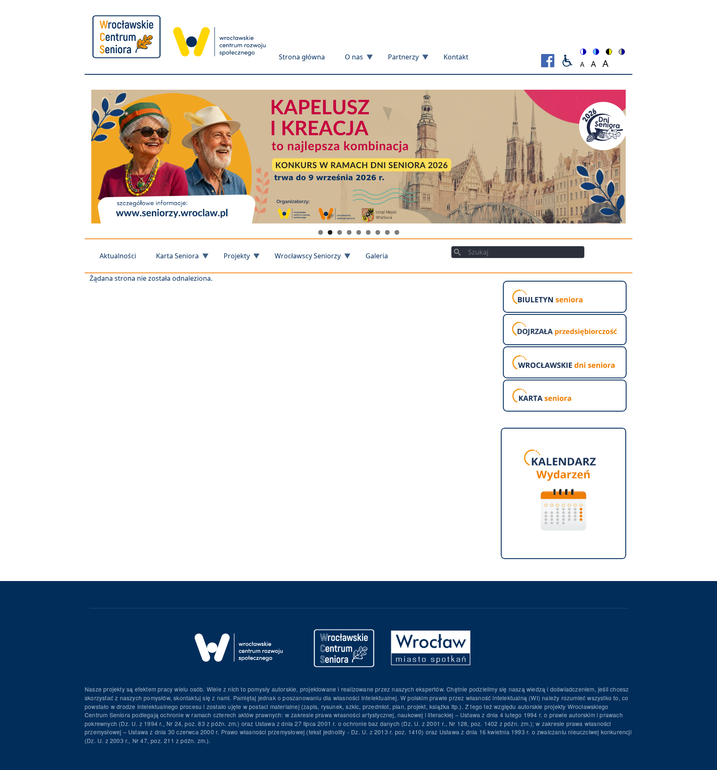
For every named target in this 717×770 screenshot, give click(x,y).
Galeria (377, 255)
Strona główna (302, 56)
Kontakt (456, 56)
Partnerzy (398, 59)
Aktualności (118, 255)
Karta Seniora (172, 258)
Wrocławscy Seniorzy (303, 258)
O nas (349, 59)
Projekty (232, 258)
